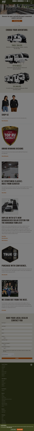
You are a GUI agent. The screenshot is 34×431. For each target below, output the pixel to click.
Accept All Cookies (19, 429)
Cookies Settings (13, 429)
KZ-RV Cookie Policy (9, 427)
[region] (17, 427)
